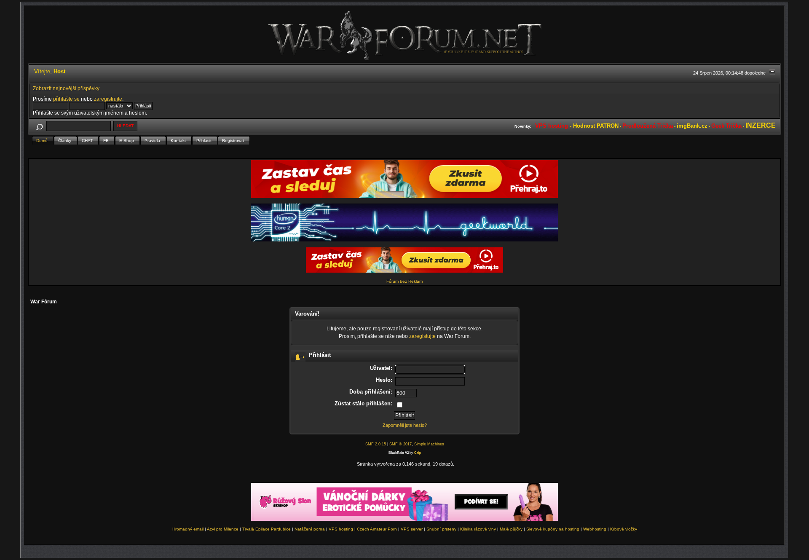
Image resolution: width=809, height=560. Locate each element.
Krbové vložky (623, 529)
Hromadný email (188, 529)
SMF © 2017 (400, 444)
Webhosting (594, 529)
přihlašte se (66, 99)
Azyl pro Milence (222, 529)
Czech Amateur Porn (377, 529)
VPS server (412, 529)
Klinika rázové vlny (478, 529)
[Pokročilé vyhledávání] (39, 125)
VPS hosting (341, 529)
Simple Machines (429, 444)
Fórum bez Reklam (404, 281)
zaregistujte (422, 336)
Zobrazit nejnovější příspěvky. (66, 88)
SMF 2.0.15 (375, 444)
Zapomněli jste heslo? (405, 425)
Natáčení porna (310, 529)
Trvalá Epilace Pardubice (266, 529)
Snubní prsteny (441, 529)
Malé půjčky (511, 529)
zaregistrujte (108, 99)
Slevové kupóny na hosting (552, 529)
